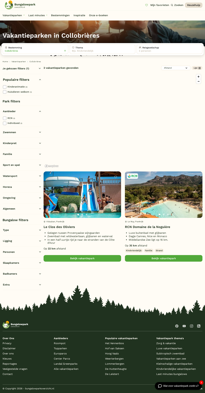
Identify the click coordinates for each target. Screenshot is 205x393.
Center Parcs (62, 358)
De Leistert (112, 374)
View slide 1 (78, 214)
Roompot (60, 343)
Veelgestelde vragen (15, 368)
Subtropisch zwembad (170, 353)
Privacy (7, 343)
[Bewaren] (115, 177)
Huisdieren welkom (20, 92)
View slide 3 (86, 214)
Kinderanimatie (17, 86)
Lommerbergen (114, 363)
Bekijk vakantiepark (82, 258)
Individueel (15, 123)
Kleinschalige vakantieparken (174, 363)
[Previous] (47, 199)
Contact (8, 374)
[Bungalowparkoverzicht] (20, 4)
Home (5, 62)
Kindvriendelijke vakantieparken (176, 368)
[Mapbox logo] (52, 166)
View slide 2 (82, 214)
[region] (123, 121)
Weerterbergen (114, 358)
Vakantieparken (19, 62)
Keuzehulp (193, 5)
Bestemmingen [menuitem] (60, 15)
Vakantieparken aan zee (171, 358)
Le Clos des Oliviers (59, 227)
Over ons (8, 353)
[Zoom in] (198, 76)
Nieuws (7, 358)
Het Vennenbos (114, 343)
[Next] (116, 199)
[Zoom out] (198, 81)
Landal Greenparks (65, 363)
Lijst (195, 68)
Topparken (60, 348)
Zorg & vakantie (166, 343)
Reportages (10, 363)
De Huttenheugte (116, 368)
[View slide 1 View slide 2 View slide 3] (82, 194)
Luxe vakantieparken (169, 348)
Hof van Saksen (114, 348)
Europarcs (60, 353)
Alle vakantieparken (66, 368)
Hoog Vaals (112, 353)
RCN (11, 118)
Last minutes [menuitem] (36, 15)
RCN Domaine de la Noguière (147, 227)
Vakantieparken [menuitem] (12, 15)
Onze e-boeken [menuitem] (98, 15)
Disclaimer (9, 348)
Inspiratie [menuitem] (79, 15)
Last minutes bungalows (171, 374)
